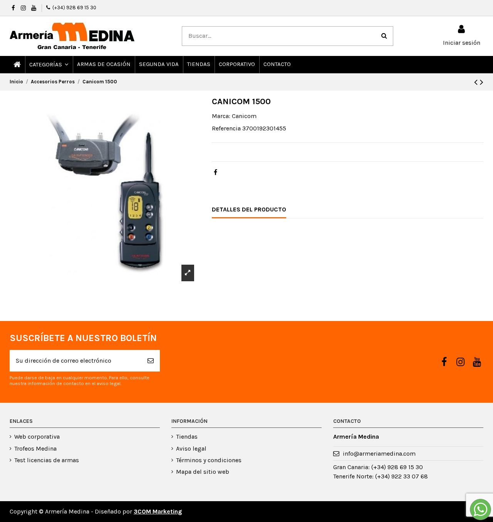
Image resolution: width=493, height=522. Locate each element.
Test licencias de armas (46, 460)
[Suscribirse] (150, 361)
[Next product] (481, 82)
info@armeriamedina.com (379, 453)
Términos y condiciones (208, 460)
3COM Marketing (158, 511)
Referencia (226, 128)
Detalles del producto (249, 209)
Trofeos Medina (35, 448)
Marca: (221, 116)
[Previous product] (477, 82)
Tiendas (187, 436)
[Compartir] (215, 172)
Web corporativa (37, 436)
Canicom (244, 116)
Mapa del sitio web (202, 471)
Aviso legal (191, 448)
